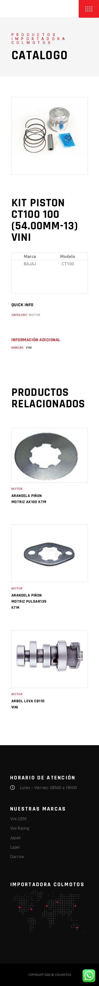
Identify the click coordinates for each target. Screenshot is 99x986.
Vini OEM (18, 818)
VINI (29, 348)
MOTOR (34, 315)
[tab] (35, 340)
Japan (15, 837)
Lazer (15, 847)
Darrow (17, 856)
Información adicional (35, 340)
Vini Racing (19, 828)
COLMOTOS (63, 974)
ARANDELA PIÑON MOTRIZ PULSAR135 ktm (28, 601)
